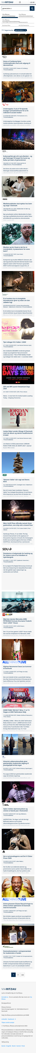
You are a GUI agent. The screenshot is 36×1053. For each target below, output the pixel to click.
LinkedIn (4, 1019)
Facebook (11, 1019)
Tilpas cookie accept (8, 1022)
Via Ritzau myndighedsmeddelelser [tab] (10, 21)
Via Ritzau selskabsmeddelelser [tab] (26, 15)
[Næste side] (18, 974)
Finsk (23, 1046)
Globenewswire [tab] (23, 22)
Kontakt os (5, 997)
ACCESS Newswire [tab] (24, 25)
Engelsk (8, 1046)
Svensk (18, 1046)
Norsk (14, 1046)
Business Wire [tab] (6, 25)
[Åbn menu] (20, 2)
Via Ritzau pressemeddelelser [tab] (8, 15)
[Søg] (32, 8)
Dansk (3, 1046)
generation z (19, 30)
